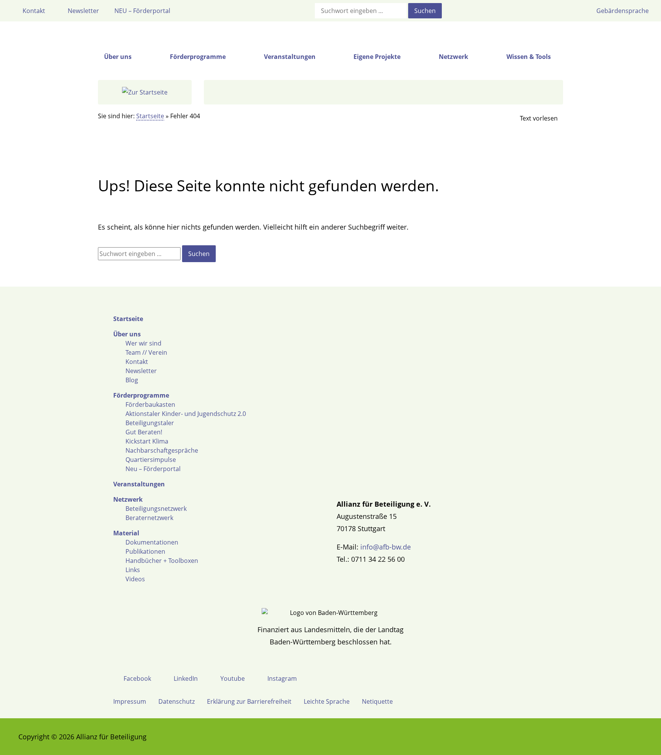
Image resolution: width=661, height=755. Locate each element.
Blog (131, 380)
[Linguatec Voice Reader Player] (532, 118)
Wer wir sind (143, 343)
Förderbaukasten (150, 404)
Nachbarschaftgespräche (161, 450)
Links (132, 570)
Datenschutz (176, 701)
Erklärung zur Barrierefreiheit (249, 701)
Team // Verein (146, 352)
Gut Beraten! (143, 432)
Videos (135, 579)
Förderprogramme (141, 395)
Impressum (129, 701)
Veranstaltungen (139, 484)
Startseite (150, 116)
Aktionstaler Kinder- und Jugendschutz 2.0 (185, 413)
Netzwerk (128, 499)
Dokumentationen (151, 542)
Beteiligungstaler (149, 423)
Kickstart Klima (146, 441)
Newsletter (141, 371)
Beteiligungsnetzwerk (156, 508)
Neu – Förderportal (153, 469)
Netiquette (377, 701)
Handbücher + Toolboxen (161, 560)
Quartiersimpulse (150, 459)
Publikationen (145, 551)
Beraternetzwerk (149, 518)
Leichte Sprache (327, 701)
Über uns (127, 334)
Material (126, 533)
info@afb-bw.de (385, 546)
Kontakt (136, 361)
